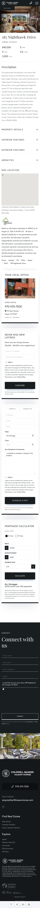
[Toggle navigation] (36, 3)
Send (20, 716)
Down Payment (10, 553)
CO (17, 260)
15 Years (20, 536)
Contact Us (8, 317)
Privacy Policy (21, 377)
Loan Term (9, 531)
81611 (6, 263)
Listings (11, 260)
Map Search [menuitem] (6, 822)
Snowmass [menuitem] (6, 845)
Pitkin (23, 260)
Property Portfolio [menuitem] (8, 825)
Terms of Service (13, 509)
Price (7, 544)
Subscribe (20, 385)
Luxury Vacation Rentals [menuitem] (11, 828)
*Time (7, 441)
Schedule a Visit (27, 409)
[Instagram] (3, 806)
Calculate (20, 576)
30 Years (11, 536)
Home (4, 260)
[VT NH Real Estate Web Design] (20, 886)
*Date (7, 432)
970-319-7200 (22, 786)
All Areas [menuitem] (5, 852)
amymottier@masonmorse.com (17, 800)
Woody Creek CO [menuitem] (8, 842)
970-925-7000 (13, 306)
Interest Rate (10, 562)
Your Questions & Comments (14, 449)
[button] (3, 19)
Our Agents (16, 317)
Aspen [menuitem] (4, 839)
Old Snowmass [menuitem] (7, 849)
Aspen (30, 260)
